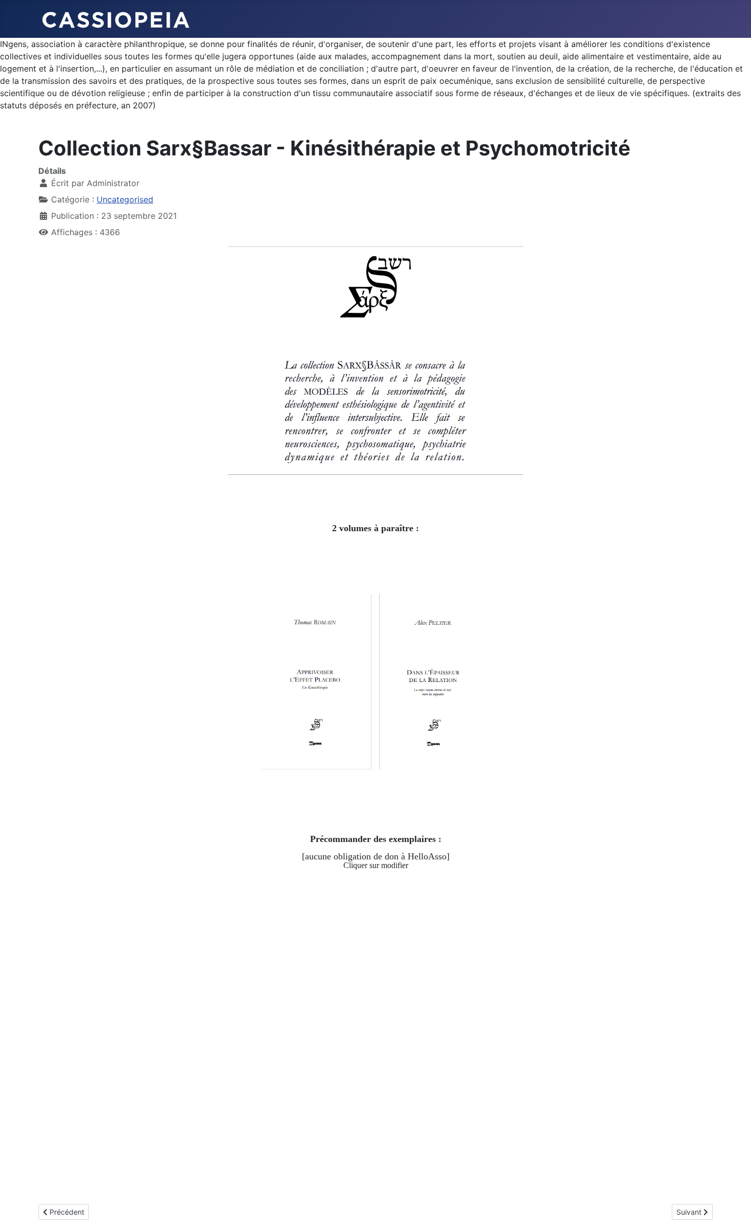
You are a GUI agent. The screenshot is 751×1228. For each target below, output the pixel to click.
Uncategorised (125, 199)
